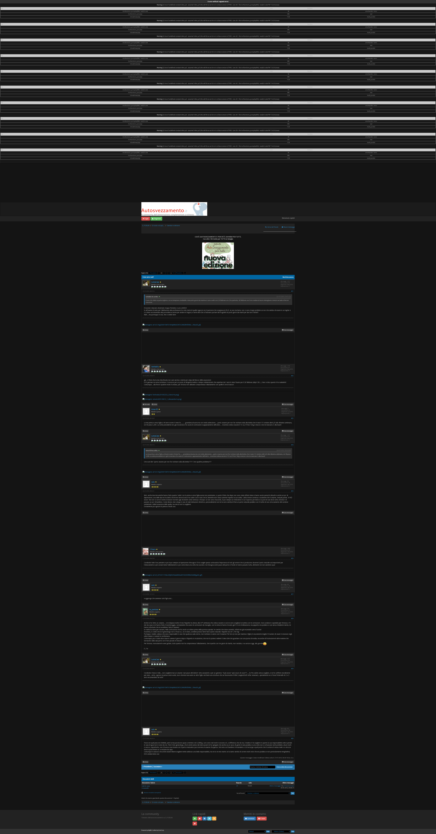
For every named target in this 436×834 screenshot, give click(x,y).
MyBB (150, 830)
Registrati (157, 219)
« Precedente (153, 273)
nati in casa (146, 786)
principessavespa (288, 786)
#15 (292, 491)
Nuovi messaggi (289, 227)
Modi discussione (288, 277)
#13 (292, 418)
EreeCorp (161, 830)
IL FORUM (145, 225)
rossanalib (145, 788)
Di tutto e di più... (158, 225)
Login (146, 219)
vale (153, 482)
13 (173, 273)
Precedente (148, 766)
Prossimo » (179, 273)
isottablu (155, 367)
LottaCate (155, 282)
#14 (292, 445)
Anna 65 (154, 409)
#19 (292, 668)
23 (237, 786)
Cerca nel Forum (272, 227)
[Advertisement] (218, 185)
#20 (292, 738)
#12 (292, 376)
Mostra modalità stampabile (152, 792)
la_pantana (153, 609)
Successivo (157, 766)
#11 (292, 291)
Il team (262, 818)
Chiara (153, 549)
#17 (292, 594)
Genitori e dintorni (173, 225)
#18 (292, 618)
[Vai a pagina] (185, 273)
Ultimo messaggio (275, 786)
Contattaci (250, 818)
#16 (292, 558)
